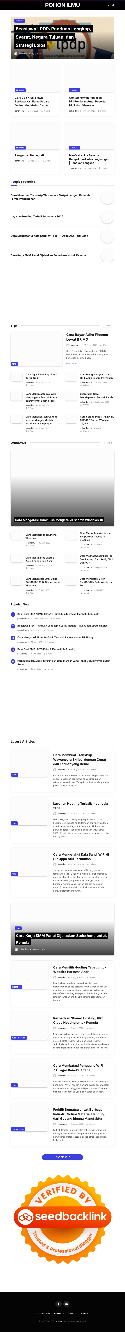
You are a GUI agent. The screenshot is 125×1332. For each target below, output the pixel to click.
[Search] (112, 5)
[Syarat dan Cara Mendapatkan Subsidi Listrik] (71, 395)
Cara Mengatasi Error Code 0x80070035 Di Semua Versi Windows (42, 582)
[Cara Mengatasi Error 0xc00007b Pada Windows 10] (71, 580)
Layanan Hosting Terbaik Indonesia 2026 (37, 216)
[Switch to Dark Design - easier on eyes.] (108, 5)
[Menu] (13, 5)
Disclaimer (43, 1313)
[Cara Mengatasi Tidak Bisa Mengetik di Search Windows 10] (62, 487)
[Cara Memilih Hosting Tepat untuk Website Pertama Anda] (29, 975)
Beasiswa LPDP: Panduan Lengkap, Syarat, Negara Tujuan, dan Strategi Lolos (53, 37)
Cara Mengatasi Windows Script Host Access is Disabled (95, 536)
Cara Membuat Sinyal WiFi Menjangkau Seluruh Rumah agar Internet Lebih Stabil (41, 397)
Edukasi (20, 20)
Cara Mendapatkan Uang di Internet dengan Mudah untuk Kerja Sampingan (41, 420)
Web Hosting (18, 1038)
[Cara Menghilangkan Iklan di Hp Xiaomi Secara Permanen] (71, 376)
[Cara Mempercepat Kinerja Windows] (17, 535)
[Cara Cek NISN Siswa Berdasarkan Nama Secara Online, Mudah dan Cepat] (35, 78)
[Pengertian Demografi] (35, 136)
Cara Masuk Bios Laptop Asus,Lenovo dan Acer (39, 559)
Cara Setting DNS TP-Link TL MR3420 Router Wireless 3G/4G (97, 420)
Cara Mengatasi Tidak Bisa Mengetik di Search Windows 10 (59, 520)
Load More (61, 1157)
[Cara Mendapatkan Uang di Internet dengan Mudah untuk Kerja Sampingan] (16, 418)
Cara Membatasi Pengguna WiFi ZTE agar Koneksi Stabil (78, 1068)
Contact (59, 1313)
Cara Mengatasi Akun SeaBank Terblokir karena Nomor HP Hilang (55, 637)
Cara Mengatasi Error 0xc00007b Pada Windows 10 (96, 582)
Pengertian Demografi (29, 155)
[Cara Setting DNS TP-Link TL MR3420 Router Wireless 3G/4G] (71, 418)
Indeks (84, 1313)
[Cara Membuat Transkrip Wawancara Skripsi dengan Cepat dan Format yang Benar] (107, 197)
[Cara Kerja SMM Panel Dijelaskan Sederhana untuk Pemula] (107, 255)
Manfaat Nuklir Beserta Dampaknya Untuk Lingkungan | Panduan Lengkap (89, 159)
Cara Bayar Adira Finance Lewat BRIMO (87, 337)
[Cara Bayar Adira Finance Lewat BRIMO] (36, 349)
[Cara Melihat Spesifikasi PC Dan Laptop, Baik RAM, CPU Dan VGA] (71, 557)
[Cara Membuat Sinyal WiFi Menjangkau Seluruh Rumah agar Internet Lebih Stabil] (16, 395)
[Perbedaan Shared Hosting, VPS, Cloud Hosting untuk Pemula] (29, 1025)
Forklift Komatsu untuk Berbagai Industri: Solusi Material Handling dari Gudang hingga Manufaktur (79, 1114)
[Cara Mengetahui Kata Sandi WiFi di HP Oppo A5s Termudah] (107, 236)
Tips (14, 325)
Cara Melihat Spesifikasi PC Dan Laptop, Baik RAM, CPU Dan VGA (96, 559)
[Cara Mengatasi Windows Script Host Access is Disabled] (71, 535)
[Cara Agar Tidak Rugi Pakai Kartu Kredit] (16, 376)
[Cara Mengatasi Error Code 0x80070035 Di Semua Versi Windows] (17, 580)
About (72, 1313)
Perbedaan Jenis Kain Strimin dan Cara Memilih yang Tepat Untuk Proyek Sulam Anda (63, 662)
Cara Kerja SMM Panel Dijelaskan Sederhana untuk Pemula (48, 255)
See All (107, 325)
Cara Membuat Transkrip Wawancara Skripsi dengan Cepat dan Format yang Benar (51, 197)
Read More (71, 363)
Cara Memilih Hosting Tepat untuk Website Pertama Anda (79, 969)
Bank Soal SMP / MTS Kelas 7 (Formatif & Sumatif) (46, 649)
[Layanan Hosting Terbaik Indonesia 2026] (107, 217)
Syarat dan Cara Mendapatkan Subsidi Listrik (96, 395)
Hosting (16, 987)
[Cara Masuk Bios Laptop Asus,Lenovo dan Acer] (17, 557)
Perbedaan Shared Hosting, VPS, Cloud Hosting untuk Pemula (78, 1020)
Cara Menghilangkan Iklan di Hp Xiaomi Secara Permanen (96, 376)
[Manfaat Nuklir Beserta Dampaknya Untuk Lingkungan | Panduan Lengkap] (89, 136)
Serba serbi (18, 1129)
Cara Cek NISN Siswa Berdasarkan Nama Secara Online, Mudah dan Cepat (32, 101)
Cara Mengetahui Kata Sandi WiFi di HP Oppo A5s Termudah (49, 235)
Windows (18, 442)
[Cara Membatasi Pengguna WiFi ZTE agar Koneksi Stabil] (29, 1073)
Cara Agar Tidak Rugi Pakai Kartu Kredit (41, 376)
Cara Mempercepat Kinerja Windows (41, 536)
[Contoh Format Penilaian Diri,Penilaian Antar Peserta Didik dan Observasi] (89, 78)
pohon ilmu (23, 53)
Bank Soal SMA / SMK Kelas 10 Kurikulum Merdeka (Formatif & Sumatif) (58, 613)
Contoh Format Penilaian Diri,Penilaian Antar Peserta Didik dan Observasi (87, 101)
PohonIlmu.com (60, 1321)
